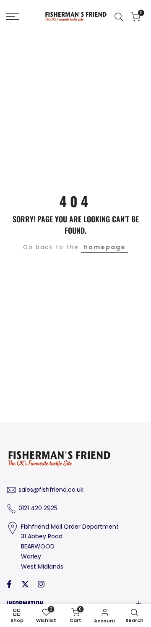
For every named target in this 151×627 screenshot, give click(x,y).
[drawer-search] (119, 17)
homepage (104, 247)
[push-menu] (12, 16)
